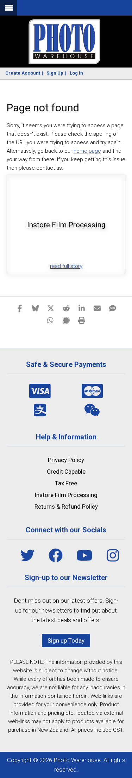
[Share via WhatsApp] (50, 320)
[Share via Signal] (66, 320)
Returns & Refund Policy (66, 506)
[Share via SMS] (112, 308)
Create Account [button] (22, 73)
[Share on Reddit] (66, 308)
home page (87, 151)
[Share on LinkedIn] (81, 308)
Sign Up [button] (54, 73)
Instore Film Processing (66, 494)
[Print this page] (81, 320)
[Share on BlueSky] (35, 308)
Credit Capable (66, 471)
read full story (66, 266)
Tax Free (66, 483)
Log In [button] (76, 73)
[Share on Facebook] (19, 308)
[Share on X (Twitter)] (50, 308)
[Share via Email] (97, 308)
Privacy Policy (66, 459)
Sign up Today (66, 640)
